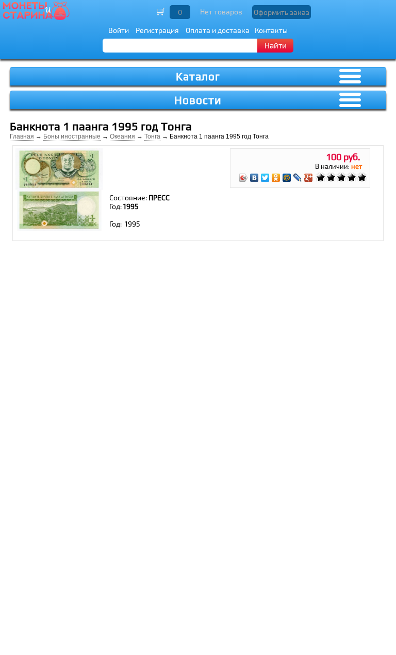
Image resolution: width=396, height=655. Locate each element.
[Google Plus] (308, 177)
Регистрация (157, 30)
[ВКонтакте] (254, 177)
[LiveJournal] (297, 177)
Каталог (198, 76)
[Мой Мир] (287, 177)
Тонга (152, 136)
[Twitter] (265, 177)
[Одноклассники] (276, 177)
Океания (122, 136)
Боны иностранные (72, 136)
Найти (276, 45)
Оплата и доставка (218, 30)
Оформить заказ (281, 12)
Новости (198, 100)
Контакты (271, 30)
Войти (118, 30)
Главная (22, 136)
